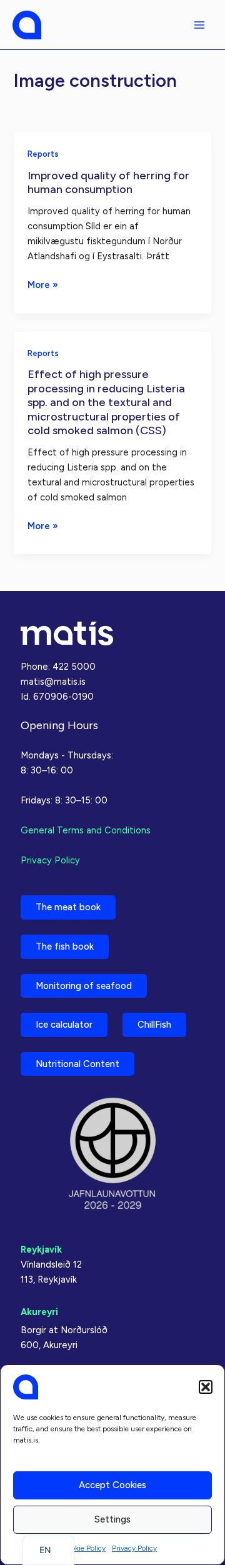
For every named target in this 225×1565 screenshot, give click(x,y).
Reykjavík (41, 1249)
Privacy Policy (134, 1548)
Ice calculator (64, 1024)
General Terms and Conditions (86, 830)
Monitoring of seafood (84, 985)
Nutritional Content (77, 1064)
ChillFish (154, 1024)
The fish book (65, 946)
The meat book (68, 907)
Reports (43, 154)
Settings (112, 1519)
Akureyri (39, 1312)
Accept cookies (112, 1485)
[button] (205, 1387)
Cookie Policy (84, 1548)
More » (43, 285)
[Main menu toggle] (199, 25)
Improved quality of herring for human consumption (108, 182)
